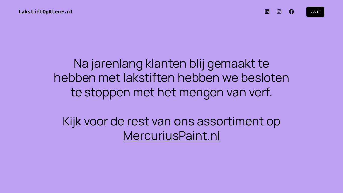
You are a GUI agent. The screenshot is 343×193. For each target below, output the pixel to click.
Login (315, 11)
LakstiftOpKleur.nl (46, 11)
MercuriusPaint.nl (171, 135)
